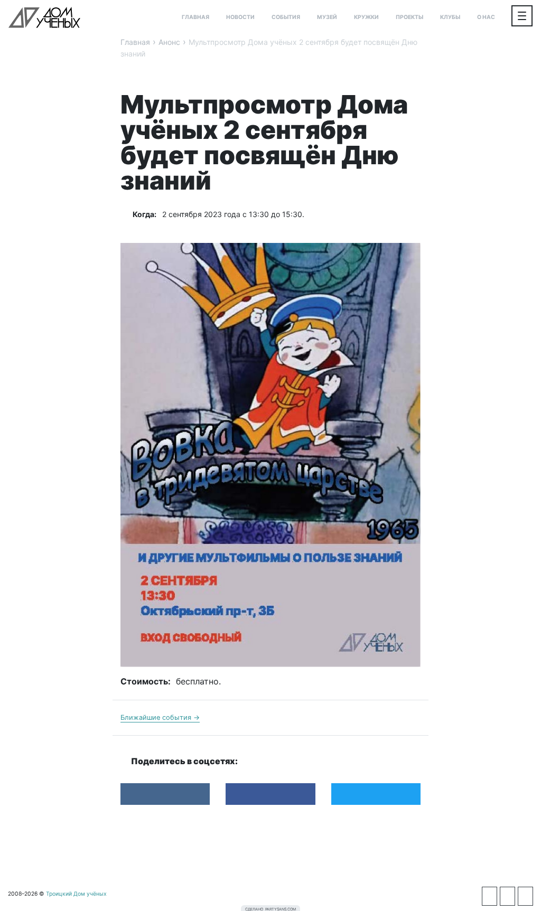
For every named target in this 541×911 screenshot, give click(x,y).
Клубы (450, 17)
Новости (240, 17)
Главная (195, 17)
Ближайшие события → (160, 717)
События (286, 17)
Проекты (409, 17)
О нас (486, 17)
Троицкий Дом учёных (44, 17)
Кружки (366, 17)
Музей (327, 17)
